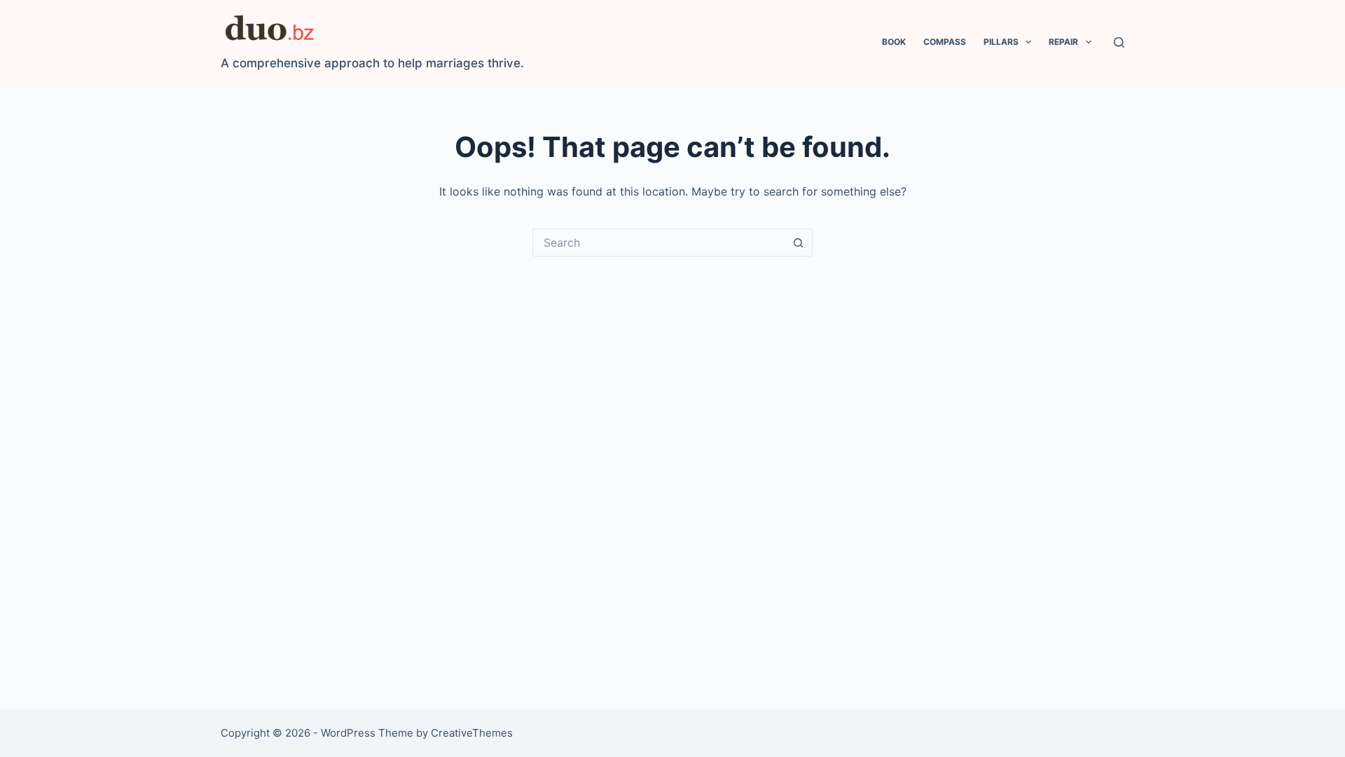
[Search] (1119, 42)
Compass (944, 41)
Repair (1063, 41)
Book (894, 41)
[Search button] (799, 243)
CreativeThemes (472, 732)
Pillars (1001, 41)
